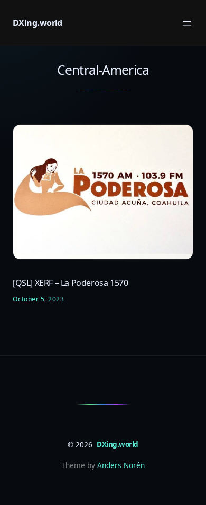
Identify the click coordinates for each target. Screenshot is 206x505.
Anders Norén (121, 465)
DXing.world (37, 22)
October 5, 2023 (38, 298)
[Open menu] (187, 23)
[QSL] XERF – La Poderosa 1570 (70, 283)
